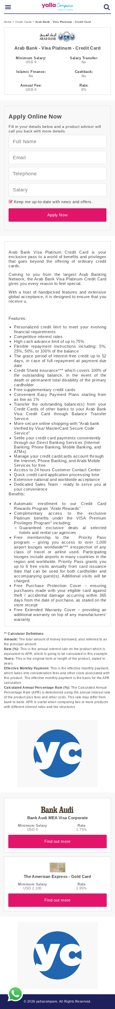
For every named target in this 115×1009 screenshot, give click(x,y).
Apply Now (57, 215)
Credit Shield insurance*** (38, 370)
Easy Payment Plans (58, 394)
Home (8, 21)
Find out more (57, 841)
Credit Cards (24, 21)
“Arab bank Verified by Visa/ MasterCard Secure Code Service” (56, 428)
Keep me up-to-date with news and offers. (53, 201)
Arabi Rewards (65, 508)
